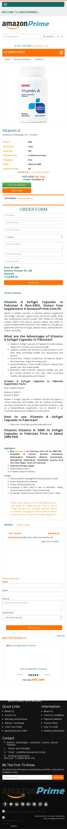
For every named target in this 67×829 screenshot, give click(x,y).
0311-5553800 (24, 45)
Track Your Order (13, 726)
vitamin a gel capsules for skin (25, 502)
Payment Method (52, 719)
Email (4, 590)
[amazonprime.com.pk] (25, 25)
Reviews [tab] (9, 524)
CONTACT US (41, 45)
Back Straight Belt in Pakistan (33, 668)
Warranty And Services (16, 719)
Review (5, 598)
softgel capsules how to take (40, 505)
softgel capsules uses (21, 508)
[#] (5, 803)
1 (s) (32, 172)
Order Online (17, 190)
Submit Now (33, 282)
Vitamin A (20, 451)
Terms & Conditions (54, 715)
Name (5, 581)
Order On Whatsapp (17, 185)
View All (61, 635)
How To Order (51, 726)
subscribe (58, 777)
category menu (14, 52)
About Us (9, 711)
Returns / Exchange (14, 722)
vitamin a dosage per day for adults (31, 511)
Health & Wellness (25, 198)
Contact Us (10, 715)
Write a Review (42, 172)
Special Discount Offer (16, 730)
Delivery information (54, 730)
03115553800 (23, 748)
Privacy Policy (50, 722)
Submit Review (34, 627)
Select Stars (8, 612)
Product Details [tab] (13, 293)
